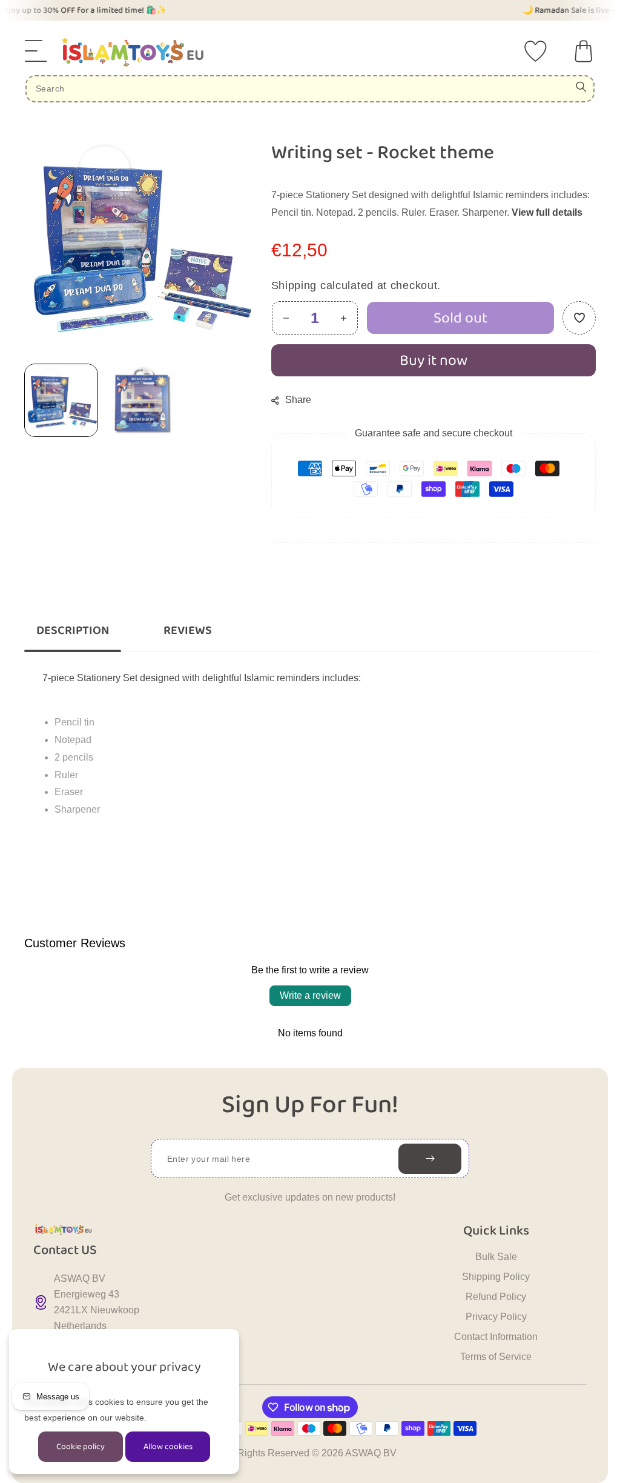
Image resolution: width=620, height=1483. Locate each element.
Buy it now (433, 360)
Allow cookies (168, 1446)
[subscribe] (429, 1159)
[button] (36, 51)
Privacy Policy (496, 1316)
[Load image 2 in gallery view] (141, 400)
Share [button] (298, 400)
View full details (547, 212)
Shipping (294, 285)
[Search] (581, 86)
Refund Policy (496, 1296)
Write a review (310, 995)
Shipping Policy (496, 1276)
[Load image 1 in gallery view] (61, 400)
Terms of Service (496, 1356)
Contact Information (496, 1336)
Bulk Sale (496, 1256)
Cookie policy (80, 1446)
